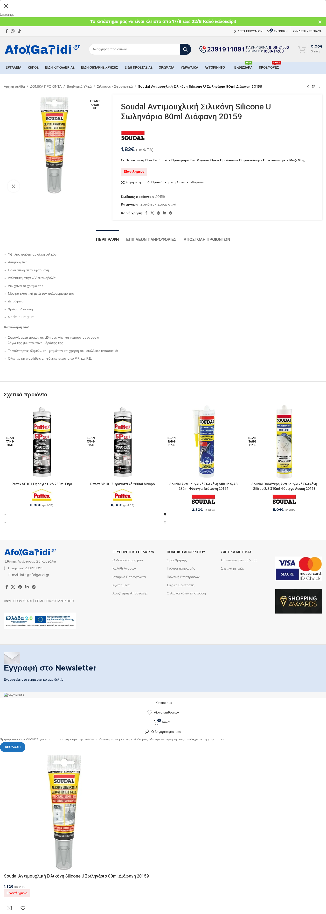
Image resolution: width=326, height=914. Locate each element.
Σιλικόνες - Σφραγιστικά (115, 86)
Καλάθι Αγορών (124, 568)
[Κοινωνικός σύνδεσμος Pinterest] (158, 213)
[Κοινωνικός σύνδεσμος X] (152, 213)
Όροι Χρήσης (177, 560)
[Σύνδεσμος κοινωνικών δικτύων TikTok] (19, 31)
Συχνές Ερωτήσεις (180, 585)
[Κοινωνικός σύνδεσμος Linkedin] (164, 213)
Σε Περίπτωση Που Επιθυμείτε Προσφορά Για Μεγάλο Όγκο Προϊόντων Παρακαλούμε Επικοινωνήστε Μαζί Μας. (213, 160)
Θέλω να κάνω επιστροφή (186, 593)
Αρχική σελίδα (14, 86)
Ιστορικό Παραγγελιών (129, 577)
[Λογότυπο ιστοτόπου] (43, 49)
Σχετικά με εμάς (232, 568)
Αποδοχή (13, 747)
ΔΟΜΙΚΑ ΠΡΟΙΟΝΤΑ (46, 86)
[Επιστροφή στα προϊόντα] (314, 87)
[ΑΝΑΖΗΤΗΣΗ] (185, 49)
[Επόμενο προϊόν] (319, 87)
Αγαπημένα (121, 585)
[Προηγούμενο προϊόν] (308, 87)
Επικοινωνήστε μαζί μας (239, 560)
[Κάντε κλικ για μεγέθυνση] (13, 186)
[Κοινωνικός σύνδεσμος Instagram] (13, 31)
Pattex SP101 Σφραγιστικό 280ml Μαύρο (122, 484)
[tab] (107, 237)
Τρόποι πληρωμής (181, 568)
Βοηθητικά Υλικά (79, 86)
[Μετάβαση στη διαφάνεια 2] (165, 522)
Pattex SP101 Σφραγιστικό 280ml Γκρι (42, 484)
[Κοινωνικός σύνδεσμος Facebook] (7, 31)
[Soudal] (133, 136)
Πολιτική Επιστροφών (183, 577)
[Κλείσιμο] (6, 6)
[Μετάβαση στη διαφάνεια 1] (165, 514)
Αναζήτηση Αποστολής (129, 593)
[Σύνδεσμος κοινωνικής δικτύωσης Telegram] (170, 213)
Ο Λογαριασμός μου (127, 560)
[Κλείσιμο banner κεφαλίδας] (320, 21)
